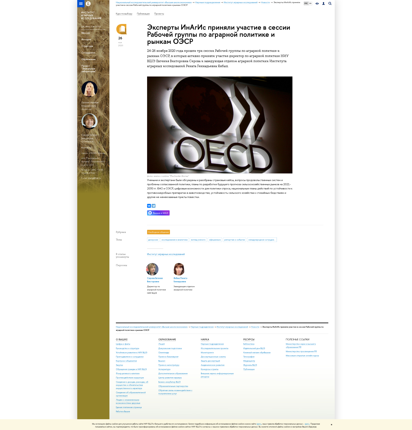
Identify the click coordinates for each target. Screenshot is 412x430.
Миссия (85, 32)
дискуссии (153, 239)
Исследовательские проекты (214, 348)
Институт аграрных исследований (166, 254)
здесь (259, 424)
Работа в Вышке (123, 411)
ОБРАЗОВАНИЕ (167, 339)
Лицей (161, 344)
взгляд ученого (198, 239)
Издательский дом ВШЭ (254, 348)
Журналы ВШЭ (250, 365)
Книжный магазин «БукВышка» (257, 352)
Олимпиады (163, 352)
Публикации (143, 13)
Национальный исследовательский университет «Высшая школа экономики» (152, 326)
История (86, 39)
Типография (248, 356)
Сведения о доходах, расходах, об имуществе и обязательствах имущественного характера (132, 385)
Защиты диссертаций (210, 360)
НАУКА (205, 339)
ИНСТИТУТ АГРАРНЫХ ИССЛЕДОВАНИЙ (91, 15)
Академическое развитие (213, 365)
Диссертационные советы (213, 356)
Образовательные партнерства (173, 386)
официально (215, 239)
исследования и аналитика (174, 239)
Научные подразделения (202, 326)
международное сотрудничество (262, 239)
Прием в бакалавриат (168, 356)
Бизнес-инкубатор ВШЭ (169, 382)
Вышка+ (161, 360)
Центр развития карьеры (170, 377)
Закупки (119, 365)
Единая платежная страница (129, 407)
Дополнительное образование (173, 373)
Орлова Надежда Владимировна (89, 104)
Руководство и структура (127, 348)
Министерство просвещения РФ (301, 351)
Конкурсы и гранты (209, 369)
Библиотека (248, 344)
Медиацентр (249, 360)
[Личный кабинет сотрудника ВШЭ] (323, 3)
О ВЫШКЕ (121, 339)
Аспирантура (164, 369)
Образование (88, 59)
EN (310, 3)
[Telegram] (153, 206)
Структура (87, 46)
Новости (255, 326)
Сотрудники (88, 52)
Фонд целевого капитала (127, 373)
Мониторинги (207, 352)
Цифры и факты (123, 344)
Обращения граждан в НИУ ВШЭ (131, 369)
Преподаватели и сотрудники (130, 356)
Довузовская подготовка (170, 348)
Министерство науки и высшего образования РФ (301, 346)
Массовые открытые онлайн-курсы (302, 355)
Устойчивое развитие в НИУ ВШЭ (131, 352)
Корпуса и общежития (126, 360)
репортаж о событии (234, 239)
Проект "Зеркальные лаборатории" (88, 68)
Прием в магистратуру (168, 365)
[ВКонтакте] (149, 206)
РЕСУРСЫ (248, 339)
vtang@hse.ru (94, 178)
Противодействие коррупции (130, 377)
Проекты (159, 13)
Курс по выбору (124, 13)
